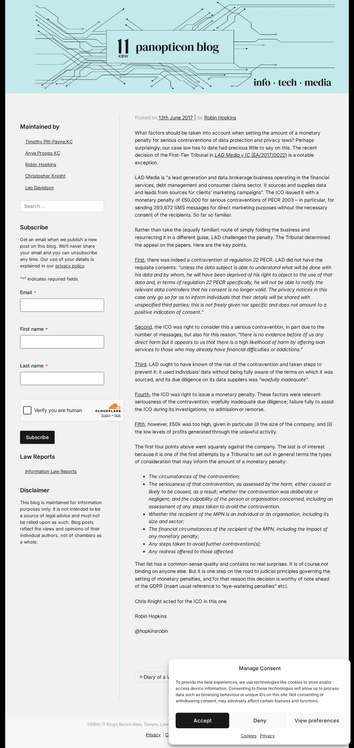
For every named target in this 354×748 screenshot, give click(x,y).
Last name (34, 365)
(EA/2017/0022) (251, 155)
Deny (259, 720)
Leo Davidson (39, 187)
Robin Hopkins (40, 164)
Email (28, 292)
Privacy (267, 735)
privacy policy (69, 265)
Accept (203, 720)
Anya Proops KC (42, 153)
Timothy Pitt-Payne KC (49, 141)
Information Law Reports (51, 471)
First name (34, 329)
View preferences (317, 720)
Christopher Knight (45, 176)
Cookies (249, 735)
